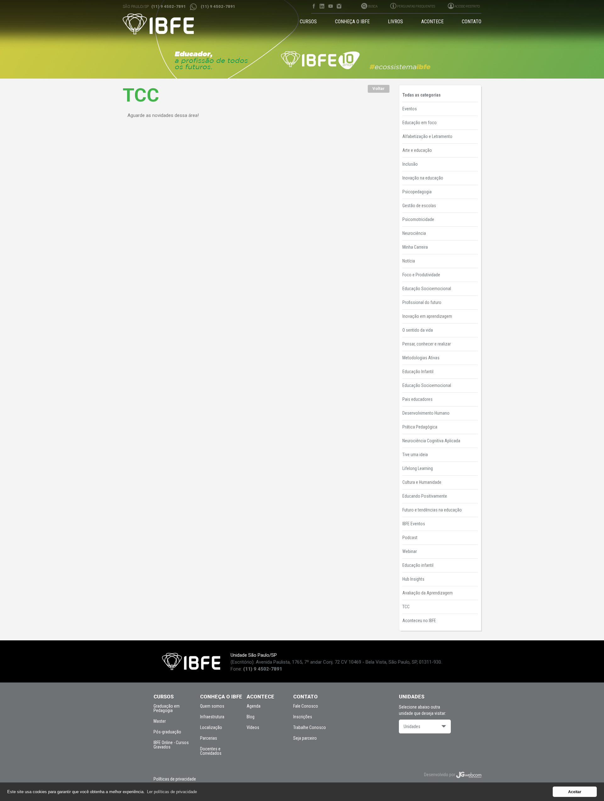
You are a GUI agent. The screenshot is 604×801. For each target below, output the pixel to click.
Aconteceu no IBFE (419, 620)
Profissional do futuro (421, 302)
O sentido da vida (417, 330)
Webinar (409, 551)
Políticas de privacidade (175, 779)
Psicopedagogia (417, 191)
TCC (406, 606)
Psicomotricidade (418, 219)
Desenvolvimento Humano (426, 413)
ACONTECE (432, 22)
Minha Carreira (415, 247)
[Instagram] (339, 6)
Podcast (409, 537)
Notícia (408, 260)
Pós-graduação (167, 731)
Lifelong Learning (417, 468)
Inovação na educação (422, 177)
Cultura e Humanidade (421, 482)
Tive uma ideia (415, 454)
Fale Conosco (305, 706)
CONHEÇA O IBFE (352, 22)
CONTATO (471, 22)
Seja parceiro (305, 738)
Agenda (253, 706)
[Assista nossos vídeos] (330, 6)
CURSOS (308, 22)
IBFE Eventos (413, 523)
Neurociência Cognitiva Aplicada (431, 440)
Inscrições (302, 716)
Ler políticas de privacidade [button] (172, 791)
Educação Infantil (417, 371)
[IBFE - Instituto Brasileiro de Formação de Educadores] (164, 24)
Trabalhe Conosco (309, 727)
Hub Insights (413, 579)
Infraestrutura (212, 716)
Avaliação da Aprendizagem (427, 592)
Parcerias (208, 738)
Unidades (412, 726)
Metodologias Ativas (420, 357)
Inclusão (410, 164)
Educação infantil (417, 565)
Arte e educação (417, 150)
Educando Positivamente (424, 496)
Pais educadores (417, 399)
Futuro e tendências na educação (432, 509)
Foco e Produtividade (421, 274)
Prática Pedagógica (419, 426)
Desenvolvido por (440, 774)
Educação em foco (419, 122)
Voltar (378, 88)
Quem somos (212, 706)
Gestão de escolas (419, 205)
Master (160, 721)
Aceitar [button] (574, 792)
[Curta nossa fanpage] (313, 6)
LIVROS (395, 22)
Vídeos (253, 727)
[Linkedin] (322, 6)
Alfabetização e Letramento (427, 136)
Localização (211, 727)
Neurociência (414, 233)
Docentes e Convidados (210, 751)
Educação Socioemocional (426, 288)
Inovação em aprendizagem (427, 316)
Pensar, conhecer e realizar (426, 343)
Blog (250, 716)
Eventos (409, 108)
